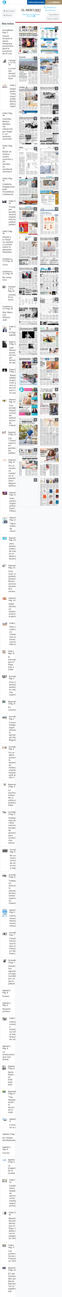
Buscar (8, 15)
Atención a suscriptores (50, 8)
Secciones (10, 11)
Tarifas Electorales (36, 2)
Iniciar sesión (52, 19)
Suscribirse (53, 14)
